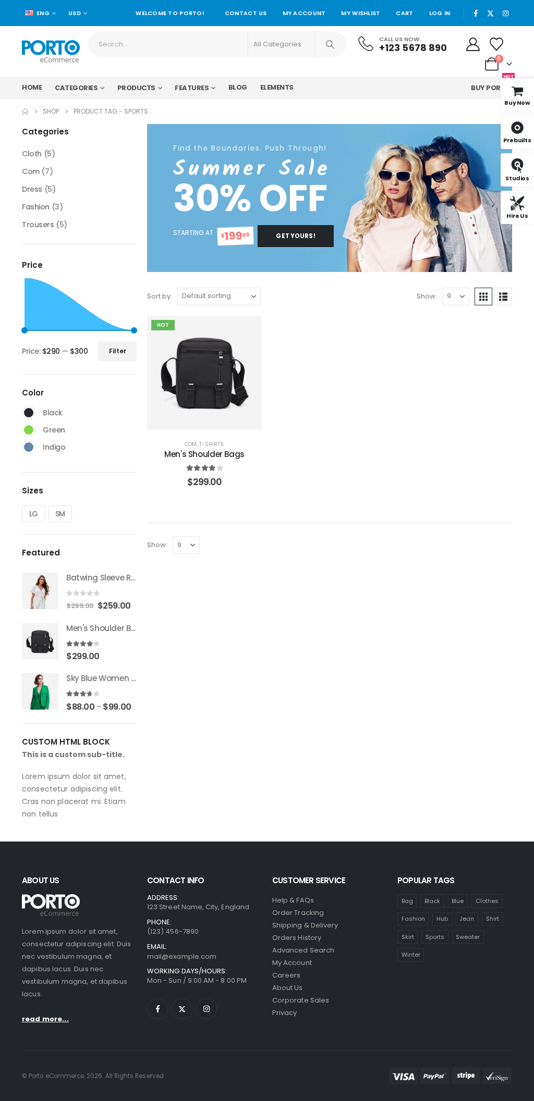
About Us (287, 988)
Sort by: (159, 296)
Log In (440, 13)
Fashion (36, 207)
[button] (483, 296)
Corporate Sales (300, 1000)
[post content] (204, 373)
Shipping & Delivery (305, 925)
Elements (277, 87)
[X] (490, 13)
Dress (32, 189)
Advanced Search (303, 950)
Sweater (468, 937)
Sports (435, 937)
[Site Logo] (51, 51)
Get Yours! (295, 236)
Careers (286, 975)
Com (191, 444)
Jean (466, 918)
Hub (442, 918)
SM (60, 514)
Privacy (284, 1013)
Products (136, 88)
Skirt (408, 937)
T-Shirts (211, 444)
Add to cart (212, 419)
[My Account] (473, 44)
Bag (407, 901)
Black (432, 901)
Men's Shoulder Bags (204, 454)
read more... (45, 1019)
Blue (458, 901)
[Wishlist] (497, 44)
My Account (304, 13)
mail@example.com (181, 956)
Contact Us (246, 13)
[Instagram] (505, 13)
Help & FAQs (293, 900)
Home (32, 87)
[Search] (330, 44)
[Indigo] (28, 447)
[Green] (28, 430)
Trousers (38, 224)
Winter (411, 954)
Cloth (32, 154)
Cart (404, 13)
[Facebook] (475, 13)
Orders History (296, 938)
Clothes (487, 901)
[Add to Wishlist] (246, 331)
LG (33, 514)
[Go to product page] (40, 591)
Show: (427, 296)
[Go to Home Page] (25, 111)
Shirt (492, 918)
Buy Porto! (492, 85)
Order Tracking (298, 913)
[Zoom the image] (51, 900)
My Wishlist (360, 13)
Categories (76, 88)
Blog (237, 87)
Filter (117, 351)
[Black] (28, 412)
